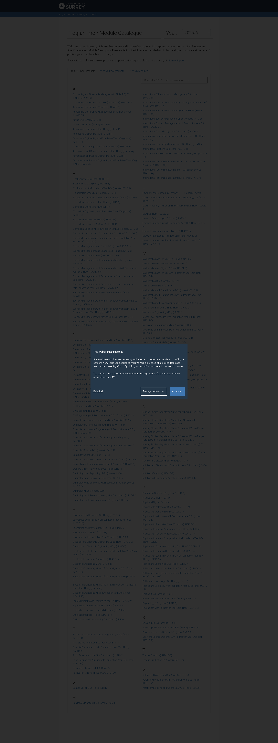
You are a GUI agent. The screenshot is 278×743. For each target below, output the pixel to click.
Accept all (177, 391)
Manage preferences (153, 391)
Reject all (98, 391)
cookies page (104, 377)
